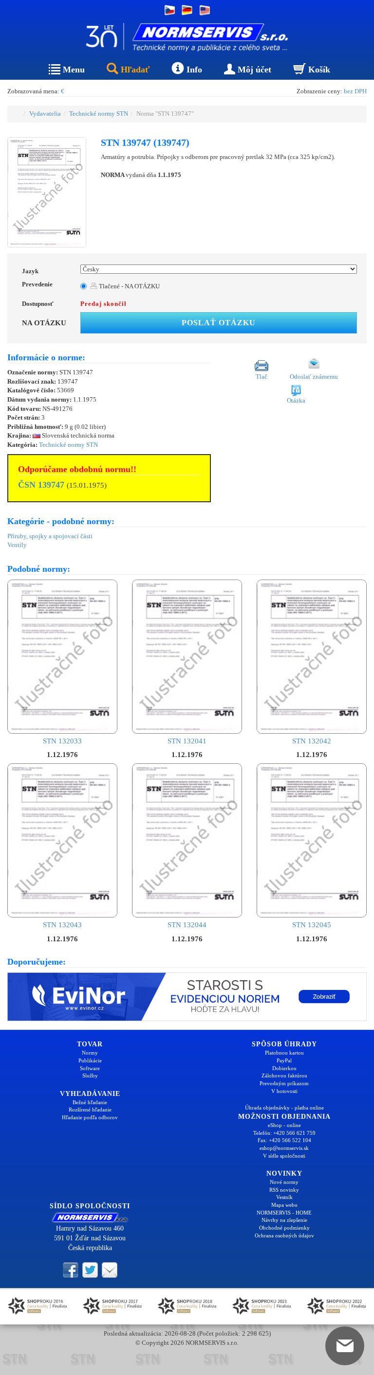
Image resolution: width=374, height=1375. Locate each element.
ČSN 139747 (41, 485)
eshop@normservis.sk (284, 1148)
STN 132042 (311, 741)
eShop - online (284, 1125)
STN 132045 (311, 925)
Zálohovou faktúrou (284, 1075)
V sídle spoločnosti (284, 1156)
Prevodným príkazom (284, 1083)
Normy (90, 1053)
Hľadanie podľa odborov (90, 1117)
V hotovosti (284, 1091)
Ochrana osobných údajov (284, 1235)
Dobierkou (284, 1068)
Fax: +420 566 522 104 (284, 1140)
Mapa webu (284, 1205)
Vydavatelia (45, 113)
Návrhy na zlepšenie (284, 1220)
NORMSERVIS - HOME (284, 1213)
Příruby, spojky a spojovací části (50, 536)
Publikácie (90, 1060)
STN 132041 (187, 741)
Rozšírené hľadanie (90, 1109)
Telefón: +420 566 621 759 (284, 1133)
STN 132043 (62, 925)
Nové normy (284, 1182)
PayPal (284, 1060)
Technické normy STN (98, 113)
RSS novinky (284, 1190)
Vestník (284, 1197)
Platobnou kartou (284, 1053)
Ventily (17, 544)
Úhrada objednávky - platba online (284, 1108)
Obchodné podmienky (284, 1228)
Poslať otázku (219, 322)
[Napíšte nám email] (109, 1269)
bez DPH (355, 91)
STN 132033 (62, 741)
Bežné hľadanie (90, 1102)
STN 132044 (187, 925)
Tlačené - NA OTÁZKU (128, 286)
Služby (90, 1075)
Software (90, 1068)
